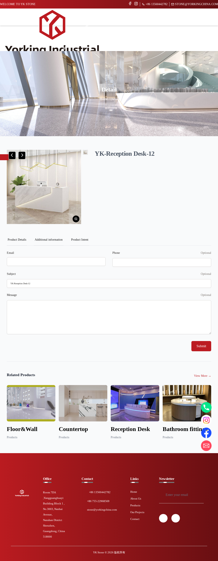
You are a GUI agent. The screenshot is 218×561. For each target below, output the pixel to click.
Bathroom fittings (185, 429)
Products (135, 505)
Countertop (73, 429)
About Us (135, 498)
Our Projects (137, 512)
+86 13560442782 (157, 4)
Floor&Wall (22, 429)
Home (133, 491)
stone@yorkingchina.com (196, 4)
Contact (134, 519)
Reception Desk (130, 429)
